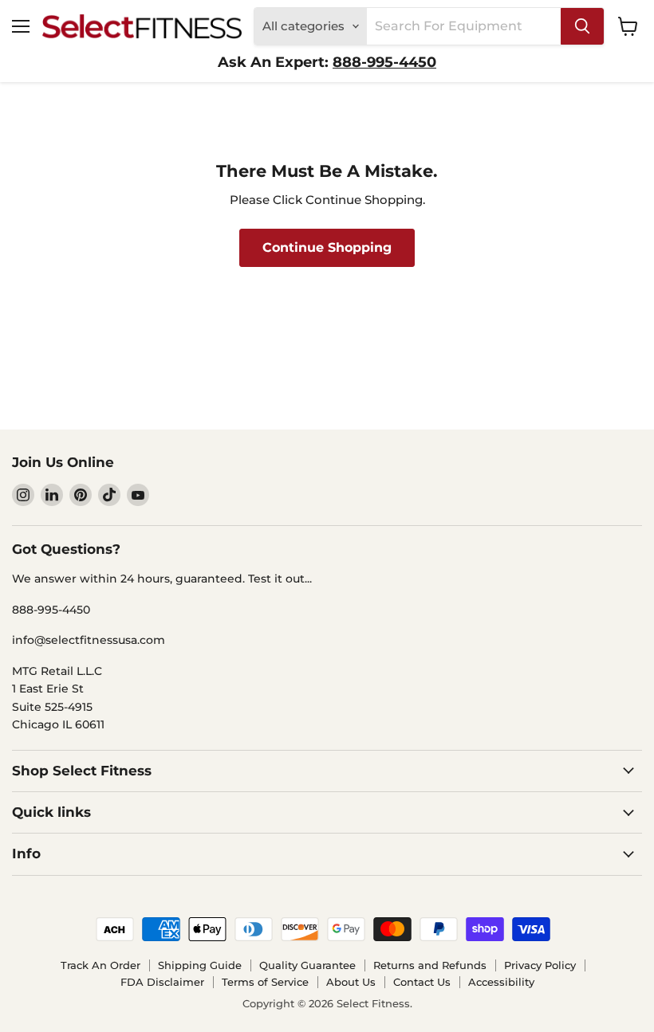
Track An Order (100, 965)
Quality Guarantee (307, 965)
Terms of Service (265, 981)
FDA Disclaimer (162, 981)
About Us (351, 981)
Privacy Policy (540, 965)
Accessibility (501, 981)
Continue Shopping (327, 247)
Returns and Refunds (430, 965)
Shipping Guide (200, 965)
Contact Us (422, 981)
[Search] (582, 26)
